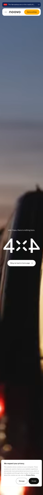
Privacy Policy (30, 475)
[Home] (15, 12)
